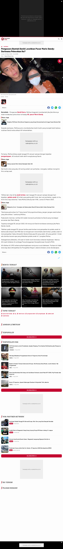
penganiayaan (6, 156)
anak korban (21, 195)
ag (15, 313)
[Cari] (58, 39)
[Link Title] (4, 348)
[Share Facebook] (48, 107)
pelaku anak (12, 197)
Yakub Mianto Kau (8, 56)
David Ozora (21, 112)
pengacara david (31, 313)
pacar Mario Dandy (36, 114)
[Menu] (61, 39)
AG (28, 114)
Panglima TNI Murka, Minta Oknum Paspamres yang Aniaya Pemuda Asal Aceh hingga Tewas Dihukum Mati (33, 122)
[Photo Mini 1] (3, 101)
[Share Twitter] (52, 107)
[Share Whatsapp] (56, 107)
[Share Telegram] (59, 107)
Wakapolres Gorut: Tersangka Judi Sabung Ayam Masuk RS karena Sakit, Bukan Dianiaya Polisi (30, 207)
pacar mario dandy (7, 313)
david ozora (22, 313)
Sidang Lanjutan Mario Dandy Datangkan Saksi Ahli (20, 164)
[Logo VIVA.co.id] (5, 39)
